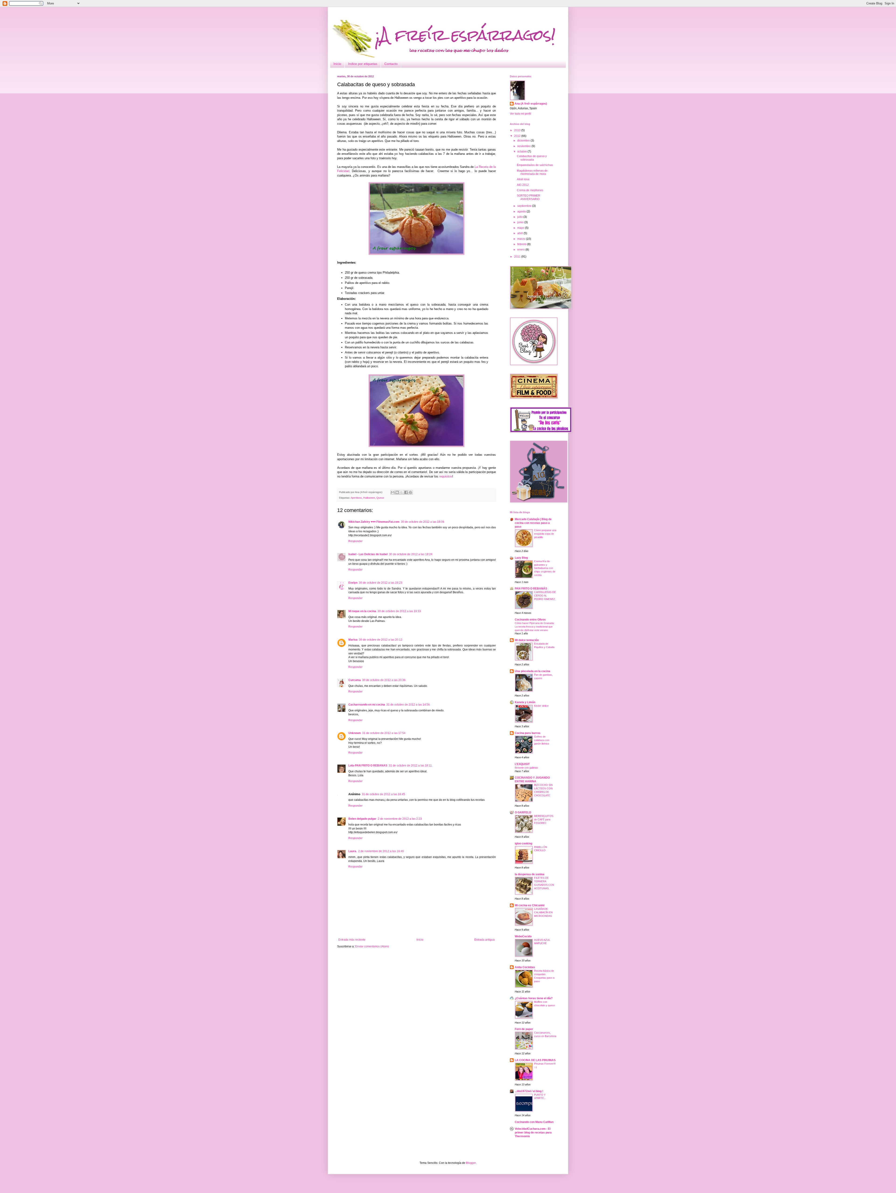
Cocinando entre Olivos (530, 619)
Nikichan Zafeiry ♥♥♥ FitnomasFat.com (373, 521)
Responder (355, 541)
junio (520, 222)
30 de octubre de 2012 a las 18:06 (422, 521)
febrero (522, 244)
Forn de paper (524, 1029)
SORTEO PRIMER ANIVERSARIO (528, 197)
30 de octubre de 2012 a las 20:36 (384, 680)
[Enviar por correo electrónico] (392, 492)
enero (521, 249)
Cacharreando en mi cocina (366, 704)
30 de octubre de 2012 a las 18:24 (410, 554)
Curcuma (354, 680)
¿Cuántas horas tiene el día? (534, 998)
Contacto (391, 64)
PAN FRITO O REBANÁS (531, 588)
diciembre (524, 140)
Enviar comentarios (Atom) (372, 946)
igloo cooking (523, 843)
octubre (522, 151)
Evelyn (352, 582)
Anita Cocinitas (525, 967)
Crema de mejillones (530, 190)
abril (520, 233)
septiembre (524, 206)
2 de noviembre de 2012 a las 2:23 (400, 818)
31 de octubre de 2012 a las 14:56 (408, 704)
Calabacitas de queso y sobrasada (532, 158)
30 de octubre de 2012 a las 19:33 (399, 611)
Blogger (471, 1163)
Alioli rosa (523, 179)
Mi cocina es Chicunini (529, 905)
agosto (522, 211)
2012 (517, 136)
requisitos (445, 476)
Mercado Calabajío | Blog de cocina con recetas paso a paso (533, 523)
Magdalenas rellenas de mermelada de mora (532, 172)
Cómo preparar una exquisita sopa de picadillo (545, 534)
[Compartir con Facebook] (406, 492)
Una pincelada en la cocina (532, 671)
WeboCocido (523, 936)
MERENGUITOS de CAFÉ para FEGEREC (543, 819)
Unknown (354, 733)
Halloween (369, 497)
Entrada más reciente (351, 939)
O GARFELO (523, 812)
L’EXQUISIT (522, 764)
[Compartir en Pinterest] (410, 492)
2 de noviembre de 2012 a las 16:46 (381, 851)
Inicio (337, 64)
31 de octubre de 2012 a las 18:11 (410, 765)
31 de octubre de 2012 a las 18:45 (383, 794)
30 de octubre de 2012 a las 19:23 (380, 582)
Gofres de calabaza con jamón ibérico (541, 740)
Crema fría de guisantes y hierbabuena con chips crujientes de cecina (544, 568)
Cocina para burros (527, 733)
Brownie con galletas (526, 767)
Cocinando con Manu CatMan (534, 1122)
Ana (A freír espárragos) (530, 103)
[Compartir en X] (401, 492)
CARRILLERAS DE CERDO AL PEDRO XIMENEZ (545, 595)
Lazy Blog (521, 557)
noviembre (524, 146)
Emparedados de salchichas (535, 165)
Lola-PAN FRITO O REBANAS (367, 765)
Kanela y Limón (525, 702)
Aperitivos (356, 497)
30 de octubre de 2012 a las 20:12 (380, 639)
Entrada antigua (484, 939)
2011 (517, 256)
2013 (517, 130)
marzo (521, 238)
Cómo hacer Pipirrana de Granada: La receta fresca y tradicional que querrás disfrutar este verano (534, 627)
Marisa (352, 639)
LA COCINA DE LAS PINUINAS (535, 1060)
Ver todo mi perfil (520, 113)
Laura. (352, 851)
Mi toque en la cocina (362, 611)
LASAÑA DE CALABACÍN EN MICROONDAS (543, 912)
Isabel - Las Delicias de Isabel (368, 554)
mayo (521, 227)
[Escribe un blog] (397, 492)
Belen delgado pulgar (362, 818)
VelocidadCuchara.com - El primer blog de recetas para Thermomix (533, 1132)
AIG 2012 (523, 185)
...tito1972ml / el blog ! (529, 1091)
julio (520, 217)
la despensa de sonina (529, 874)
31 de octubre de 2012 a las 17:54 (384, 733)
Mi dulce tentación (527, 640)
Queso (380, 497)
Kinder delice (541, 705)
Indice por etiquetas (362, 64)
